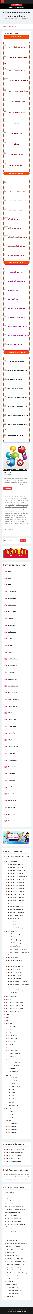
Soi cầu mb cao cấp (11, 904)
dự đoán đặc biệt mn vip (14, 972)
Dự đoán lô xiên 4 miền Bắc (12, 1232)
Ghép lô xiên (8, 1246)
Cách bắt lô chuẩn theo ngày (12, 1201)
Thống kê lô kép (12, 726)
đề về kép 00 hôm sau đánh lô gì (15, 507)
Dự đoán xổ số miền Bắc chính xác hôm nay (16, 1243)
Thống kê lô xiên (12, 719)
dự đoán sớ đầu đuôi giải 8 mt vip (17, 949)
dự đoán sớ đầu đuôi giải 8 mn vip (17, 981)
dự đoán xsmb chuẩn (10, 1235)
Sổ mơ (9, 820)
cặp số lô (8, 496)
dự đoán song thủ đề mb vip (15, 906)
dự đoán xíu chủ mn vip (14, 993)
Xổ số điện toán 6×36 (14, 1053)
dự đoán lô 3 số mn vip (14, 978)
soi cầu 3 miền (8, 1261)
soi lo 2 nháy (8, 1278)
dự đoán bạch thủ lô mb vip (15, 873)
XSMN (9, 578)
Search (23, 541)
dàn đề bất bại (11, 505)
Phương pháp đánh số (12, 996)
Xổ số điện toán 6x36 (13, 659)
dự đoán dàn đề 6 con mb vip (16, 885)
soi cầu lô (18, 1267)
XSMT (9, 584)
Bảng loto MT (11, 1111)
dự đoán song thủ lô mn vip (15, 990)
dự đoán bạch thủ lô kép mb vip (16, 870)
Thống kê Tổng (11, 753)
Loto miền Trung (12, 787)
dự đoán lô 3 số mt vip (14, 946)
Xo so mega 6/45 (12, 625)
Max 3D (10, 638)
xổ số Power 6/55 (12, 632)
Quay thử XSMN (12, 800)
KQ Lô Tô (8, 1108)
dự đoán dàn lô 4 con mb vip (16, 897)
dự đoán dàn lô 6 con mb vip (16, 900)
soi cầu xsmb (8, 1276)
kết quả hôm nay (12, 591)
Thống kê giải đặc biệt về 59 (12, 1293)
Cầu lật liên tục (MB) (13, 686)
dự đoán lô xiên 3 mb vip (14, 922)
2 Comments (9, 529)
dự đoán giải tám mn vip (14, 975)
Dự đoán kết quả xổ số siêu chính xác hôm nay (16, 1225)
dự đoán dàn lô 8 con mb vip (16, 912)
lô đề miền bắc (23, 521)
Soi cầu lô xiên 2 (20, 1270)
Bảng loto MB (11, 1117)
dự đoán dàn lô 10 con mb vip (16, 894)
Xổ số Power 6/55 (13, 1035)
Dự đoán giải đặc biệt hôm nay (13, 1218)
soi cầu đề (17, 1276)
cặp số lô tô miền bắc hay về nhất (16, 498)
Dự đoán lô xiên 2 (9, 1229)
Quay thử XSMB (12, 793)
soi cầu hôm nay (9, 1267)
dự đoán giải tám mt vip (14, 943)
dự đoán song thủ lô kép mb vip (16, 909)
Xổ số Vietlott (12, 1026)
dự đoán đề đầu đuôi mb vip (16, 915)
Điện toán (8, 1048)
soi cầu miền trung (22, 1273)
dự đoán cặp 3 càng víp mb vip (16, 879)
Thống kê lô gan (12, 713)
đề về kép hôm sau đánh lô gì (15, 517)
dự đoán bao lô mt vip (14, 934)
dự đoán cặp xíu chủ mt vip (15, 937)
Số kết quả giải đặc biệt (11, 1284)
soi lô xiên (16, 1278)
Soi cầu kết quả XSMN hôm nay (14, 1005)
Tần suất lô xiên (9, 1296)
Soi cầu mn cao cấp (11, 964)
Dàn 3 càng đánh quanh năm (12, 1212)
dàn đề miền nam (20, 505)
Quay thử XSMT (12, 807)
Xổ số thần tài (11, 672)
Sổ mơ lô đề (9, 999)
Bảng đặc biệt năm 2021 (11, 1198)
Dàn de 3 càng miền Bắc (11, 1215)
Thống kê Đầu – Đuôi (13, 746)
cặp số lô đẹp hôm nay (17, 496)
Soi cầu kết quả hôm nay (13, 1011)
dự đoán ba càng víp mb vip (15, 864)
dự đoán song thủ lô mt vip (15, 960)
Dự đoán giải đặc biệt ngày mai (13, 1221)
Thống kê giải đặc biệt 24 (11, 1287)
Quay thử (8, 1120)
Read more (8, 488)
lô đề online (8, 523)
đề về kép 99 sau (12, 513)
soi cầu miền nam (9, 1273)
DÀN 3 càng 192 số (20, 1209)
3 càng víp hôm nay (10, 1192)
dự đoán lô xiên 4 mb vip (14, 925)
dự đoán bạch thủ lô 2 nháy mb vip (15, 7)
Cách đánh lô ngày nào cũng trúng (14, 1206)
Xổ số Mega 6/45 (12, 1038)
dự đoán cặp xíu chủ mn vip (15, 966)
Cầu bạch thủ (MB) (12, 679)
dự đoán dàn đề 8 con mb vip (16, 888)
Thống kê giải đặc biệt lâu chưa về (13, 1290)
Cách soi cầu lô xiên (10, 1203)
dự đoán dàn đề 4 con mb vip (16, 882)
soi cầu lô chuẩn (9, 1270)
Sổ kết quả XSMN (12, 605)
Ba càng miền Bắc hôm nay (12, 1195)
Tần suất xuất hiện (12, 760)
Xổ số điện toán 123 (12, 665)
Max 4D (10, 645)
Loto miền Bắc (11, 773)
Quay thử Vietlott (12, 814)
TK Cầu (8, 1060)
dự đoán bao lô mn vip (14, 969)
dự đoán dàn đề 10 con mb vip (16, 891)
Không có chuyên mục (10, 1249)
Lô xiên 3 (21, 1249)
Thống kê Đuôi (11, 740)
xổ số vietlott (11, 618)
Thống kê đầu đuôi (12, 706)
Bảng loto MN (11, 1114)
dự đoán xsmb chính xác (11, 1237)
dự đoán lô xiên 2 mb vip (14, 918)
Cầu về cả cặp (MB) (13, 692)
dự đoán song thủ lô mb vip (15, 928)
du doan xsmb (8, 1209)
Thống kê (10, 652)
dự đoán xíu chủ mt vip (14, 957)
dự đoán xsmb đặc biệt (11, 1240)
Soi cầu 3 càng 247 (10, 1252)
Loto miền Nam (11, 780)
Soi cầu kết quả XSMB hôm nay (14, 1002)
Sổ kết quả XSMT (12, 611)
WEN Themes (22, 1311)
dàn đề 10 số (11, 501)
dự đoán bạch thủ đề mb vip (15, 867)
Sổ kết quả (9, 1023)
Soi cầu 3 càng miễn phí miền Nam (14, 1258)
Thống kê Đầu (11, 733)
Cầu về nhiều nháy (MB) (14, 699)
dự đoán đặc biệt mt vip (14, 940)
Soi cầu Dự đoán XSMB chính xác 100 (14, 1264)
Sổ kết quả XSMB (12, 598)
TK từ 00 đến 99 (12, 766)
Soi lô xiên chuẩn (9, 1281)
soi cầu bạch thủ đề (20, 1261)
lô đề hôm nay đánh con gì (16, 519)
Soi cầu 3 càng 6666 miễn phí (12, 1255)
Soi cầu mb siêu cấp (11, 861)
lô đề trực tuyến (15, 523)
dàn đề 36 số (18, 501)
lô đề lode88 (16, 521)
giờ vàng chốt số (18, 1246)
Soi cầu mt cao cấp (11, 931)
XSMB (9, 571)
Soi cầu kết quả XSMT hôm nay (14, 1008)
